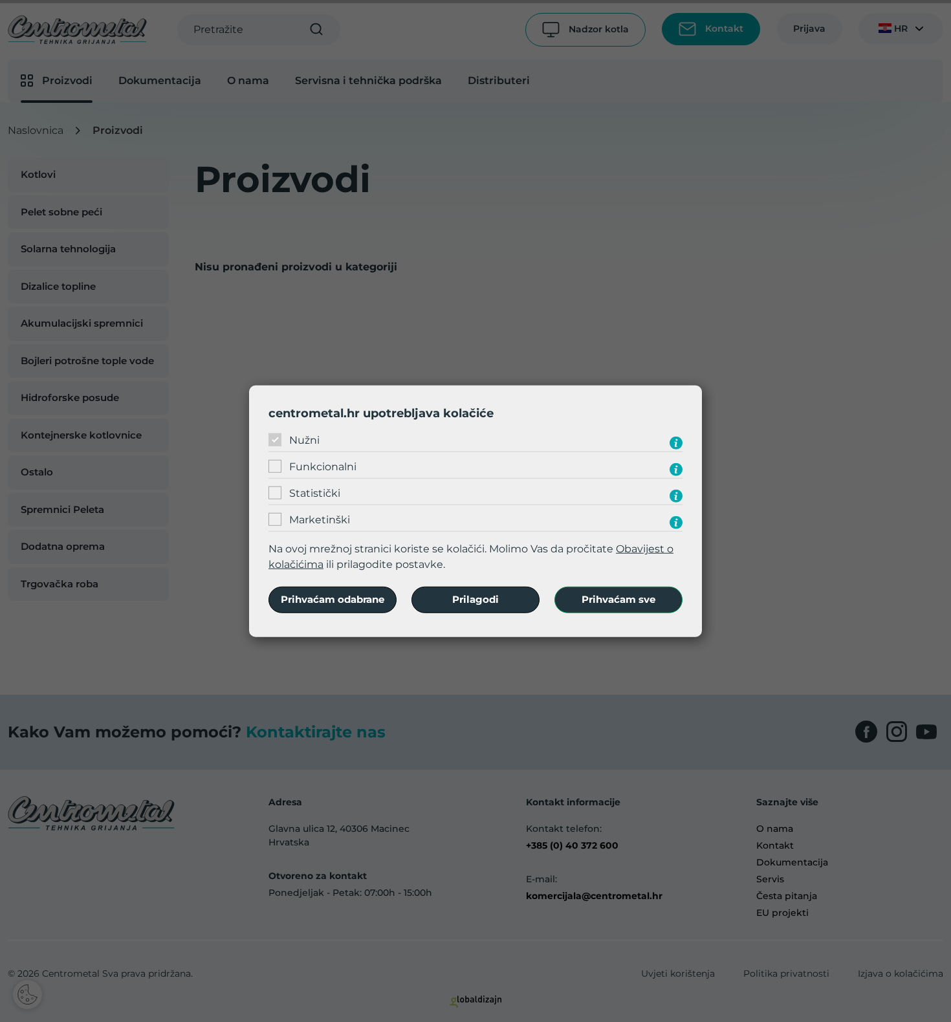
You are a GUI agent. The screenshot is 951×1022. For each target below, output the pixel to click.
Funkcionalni (322, 467)
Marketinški (319, 520)
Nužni (304, 440)
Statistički (314, 493)
